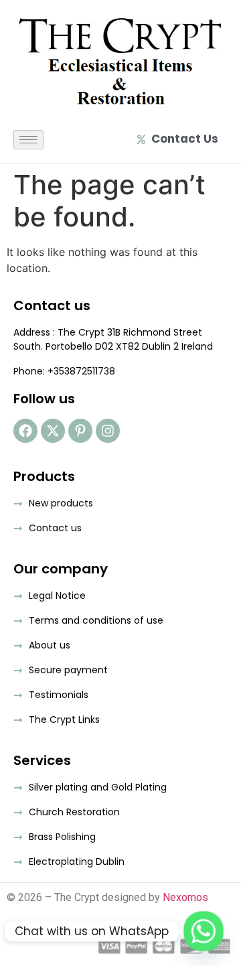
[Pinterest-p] (80, 431)
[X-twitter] (53, 431)
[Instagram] (108, 431)
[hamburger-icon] (28, 139)
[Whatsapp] (203, 931)
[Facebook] (25, 431)
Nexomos (185, 897)
